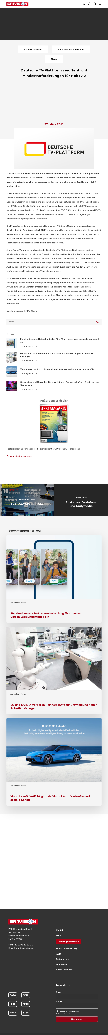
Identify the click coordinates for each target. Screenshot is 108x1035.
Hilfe (58, 935)
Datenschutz (62, 959)
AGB (58, 954)
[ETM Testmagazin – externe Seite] (54, 444)
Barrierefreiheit (64, 969)
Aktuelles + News (18, 602)
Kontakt (60, 930)
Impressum (61, 964)
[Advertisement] (54, 101)
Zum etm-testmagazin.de (19, 456)
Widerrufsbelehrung (66, 948)
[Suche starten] (98, 322)
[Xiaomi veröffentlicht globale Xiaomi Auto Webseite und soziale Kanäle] (54, 762)
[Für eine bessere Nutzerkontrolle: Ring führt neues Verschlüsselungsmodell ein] (54, 579)
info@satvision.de (24, 948)
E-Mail (59, 1001)
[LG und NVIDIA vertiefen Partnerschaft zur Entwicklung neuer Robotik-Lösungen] (54, 670)
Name (58, 992)
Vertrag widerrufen (68, 941)
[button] (100, 3)
